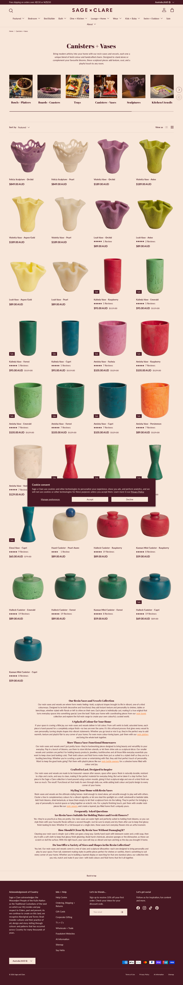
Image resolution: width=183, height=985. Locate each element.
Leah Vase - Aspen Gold (20, 299)
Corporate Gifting (64, 917)
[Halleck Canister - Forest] (70, 586)
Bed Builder (49, 18)
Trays (77, 102)
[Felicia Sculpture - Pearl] (70, 156)
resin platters (142, 734)
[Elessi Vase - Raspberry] (70, 462)
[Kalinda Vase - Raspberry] (113, 276)
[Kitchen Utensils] (162, 86)
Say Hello (60, 950)
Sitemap (59, 944)
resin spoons (72, 806)
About (90, 24)
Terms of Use (130, 974)
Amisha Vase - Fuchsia (104, 361)
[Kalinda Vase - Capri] (70, 338)
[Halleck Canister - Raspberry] (113, 524)
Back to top (91, 876)
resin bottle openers (110, 761)
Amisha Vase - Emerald (20, 423)
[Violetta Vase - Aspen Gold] (28, 214)
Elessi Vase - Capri (18, 548)
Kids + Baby (131, 18)
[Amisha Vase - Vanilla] (28, 462)
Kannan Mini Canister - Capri (23, 672)
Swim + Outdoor (151, 18)
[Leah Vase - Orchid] (113, 214)
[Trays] (77, 86)
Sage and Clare (20, 974)
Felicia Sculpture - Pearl (62, 179)
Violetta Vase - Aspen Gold (22, 237)
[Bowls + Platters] (21, 86)
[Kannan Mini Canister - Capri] (28, 649)
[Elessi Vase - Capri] (28, 524)
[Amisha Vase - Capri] (113, 400)
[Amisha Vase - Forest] (70, 400)
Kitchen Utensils (162, 102)
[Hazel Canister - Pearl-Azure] (70, 524)
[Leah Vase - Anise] (155, 214)
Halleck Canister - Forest (63, 610)
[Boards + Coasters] (49, 86)
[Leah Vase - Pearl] (70, 276)
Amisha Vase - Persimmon (148, 423)
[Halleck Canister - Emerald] (28, 586)
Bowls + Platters (21, 102)
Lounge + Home (98, 18)
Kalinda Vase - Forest (19, 361)
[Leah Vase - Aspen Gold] (28, 276)
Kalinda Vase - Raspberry (106, 299)
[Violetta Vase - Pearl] (70, 214)
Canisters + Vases (22, 31)
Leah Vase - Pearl (59, 299)
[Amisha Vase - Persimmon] (155, 400)
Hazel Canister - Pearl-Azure (65, 548)
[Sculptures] (133, 86)
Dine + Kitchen (77, 18)
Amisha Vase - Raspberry (148, 361)
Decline (129, 499)
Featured (17, 18)
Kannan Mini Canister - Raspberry (152, 548)
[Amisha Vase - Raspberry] (155, 338)
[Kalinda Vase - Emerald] (155, 276)
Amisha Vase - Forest (61, 423)
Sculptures (134, 102)
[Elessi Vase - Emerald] (113, 462)
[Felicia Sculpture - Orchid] (28, 156)
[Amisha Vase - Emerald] (28, 400)
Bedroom (32, 18)
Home (11, 31)
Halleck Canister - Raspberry (108, 548)
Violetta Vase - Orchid (104, 179)
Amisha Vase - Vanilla (19, 485)
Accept (90, 499)
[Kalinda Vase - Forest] (28, 338)
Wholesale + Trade (64, 928)
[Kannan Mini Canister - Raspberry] (155, 524)
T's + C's (60, 922)
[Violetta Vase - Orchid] (113, 156)
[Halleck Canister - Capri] (155, 586)
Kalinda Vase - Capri (61, 361)
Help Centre (61, 897)
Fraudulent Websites (65, 933)
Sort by (12, 127)
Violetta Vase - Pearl (61, 237)
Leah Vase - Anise (144, 237)
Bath (60, 18)
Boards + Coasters (49, 102)
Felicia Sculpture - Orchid (21, 179)
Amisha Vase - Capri (103, 423)
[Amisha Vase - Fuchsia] (113, 338)
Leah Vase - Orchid (103, 237)
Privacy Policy (137, 491)
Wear (115, 18)
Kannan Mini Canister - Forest (108, 610)
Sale (168, 18)
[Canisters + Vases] (105, 86)
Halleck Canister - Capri (147, 610)
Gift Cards (60, 911)
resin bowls (141, 713)
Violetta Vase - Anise (146, 179)
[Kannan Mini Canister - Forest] (113, 586)
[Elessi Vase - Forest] (155, 462)
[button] (172, 10)
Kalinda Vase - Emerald (147, 299)
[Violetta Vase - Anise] (155, 156)
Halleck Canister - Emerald (22, 610)
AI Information (62, 939)
